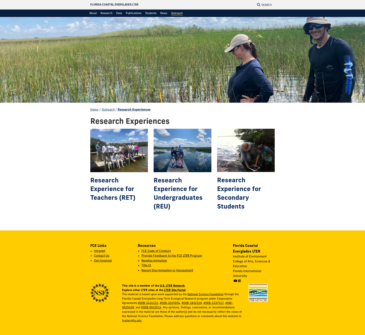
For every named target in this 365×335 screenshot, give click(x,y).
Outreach (108, 109)
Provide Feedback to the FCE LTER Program (171, 255)
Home (94, 109)
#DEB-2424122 (148, 303)
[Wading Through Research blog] (239, 281)
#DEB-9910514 (151, 307)
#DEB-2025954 (170, 303)
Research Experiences (134, 109)
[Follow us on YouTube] (235, 281)
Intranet (99, 251)
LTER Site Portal (174, 290)
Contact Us (101, 255)
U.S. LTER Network (172, 285)
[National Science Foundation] (99, 292)
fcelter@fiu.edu (131, 320)
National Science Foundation (205, 294)
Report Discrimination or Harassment (167, 270)
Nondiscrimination (154, 260)
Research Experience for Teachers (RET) (112, 189)
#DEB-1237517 (213, 303)
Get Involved (103, 260)
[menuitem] (93, 13)
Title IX (146, 265)
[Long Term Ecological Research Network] (258, 292)
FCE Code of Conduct (156, 251)
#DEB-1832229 (192, 303)
